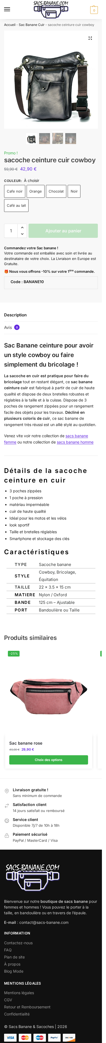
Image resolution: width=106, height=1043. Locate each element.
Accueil (9, 25)
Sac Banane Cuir (32, 25)
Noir (74, 191)
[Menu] (12, 9)
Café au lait (16, 205)
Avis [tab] (11, 327)
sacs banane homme (75, 442)
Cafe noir (15, 191)
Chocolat (56, 191)
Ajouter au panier (63, 230)
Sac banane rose (25, 743)
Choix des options (49, 760)
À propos (12, 964)
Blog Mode (13, 971)
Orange (35, 191)
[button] (93, 10)
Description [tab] (15, 314)
